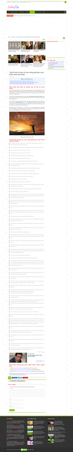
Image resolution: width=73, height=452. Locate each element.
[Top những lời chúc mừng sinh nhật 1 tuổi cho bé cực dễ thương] (30, 443)
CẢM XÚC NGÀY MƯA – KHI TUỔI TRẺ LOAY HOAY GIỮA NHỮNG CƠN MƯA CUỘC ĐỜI (59, 436)
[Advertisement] (36, 28)
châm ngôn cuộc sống (58, 67)
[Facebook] (57, 2)
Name (10, 398)
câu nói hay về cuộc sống (18, 368)
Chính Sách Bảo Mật (23, 2)
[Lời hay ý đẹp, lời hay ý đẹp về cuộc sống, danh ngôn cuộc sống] (13, 6)
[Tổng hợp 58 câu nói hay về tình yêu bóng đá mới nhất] (30, 438)
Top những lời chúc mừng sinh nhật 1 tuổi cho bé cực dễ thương (38, 442)
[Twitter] (58, 2)
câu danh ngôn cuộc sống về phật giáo (23, 369)
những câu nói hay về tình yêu (57, 63)
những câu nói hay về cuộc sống (56, 61)
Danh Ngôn (13, 36)
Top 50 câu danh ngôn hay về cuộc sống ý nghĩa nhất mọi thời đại (39, 427)
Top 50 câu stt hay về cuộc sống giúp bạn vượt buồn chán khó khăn (24, 82)
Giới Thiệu (9, 2)
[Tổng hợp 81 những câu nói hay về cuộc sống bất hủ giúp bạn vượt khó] (30, 423)
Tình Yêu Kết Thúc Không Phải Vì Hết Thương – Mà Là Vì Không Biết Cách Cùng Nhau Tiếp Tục (56, 423)
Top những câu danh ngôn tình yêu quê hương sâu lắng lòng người (39, 432)
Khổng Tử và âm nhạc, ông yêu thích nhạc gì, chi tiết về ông (23, 15)
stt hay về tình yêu (56, 66)
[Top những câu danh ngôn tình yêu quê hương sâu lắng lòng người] (30, 433)
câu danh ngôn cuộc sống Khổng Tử (23, 371)
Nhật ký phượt (40, 373)
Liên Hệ (28, 2)
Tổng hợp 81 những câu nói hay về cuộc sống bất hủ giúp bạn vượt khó (39, 422)
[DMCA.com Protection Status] (27, 449)
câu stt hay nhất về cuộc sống (27, 107)
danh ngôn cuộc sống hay (29, 373)
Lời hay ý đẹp (15, 449)
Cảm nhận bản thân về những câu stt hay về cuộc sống (21, 81)
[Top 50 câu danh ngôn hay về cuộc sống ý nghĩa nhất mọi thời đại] (30, 428)
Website (10, 406)
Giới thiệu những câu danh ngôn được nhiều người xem (22, 83)
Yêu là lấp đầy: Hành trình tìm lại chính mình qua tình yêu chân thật (57, 432)
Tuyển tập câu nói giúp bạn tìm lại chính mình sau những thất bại (59, 440)
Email (10, 402)
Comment (11, 388)
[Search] (65, 2)
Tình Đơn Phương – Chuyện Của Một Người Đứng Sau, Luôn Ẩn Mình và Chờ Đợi (59, 429)
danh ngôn (25, 102)
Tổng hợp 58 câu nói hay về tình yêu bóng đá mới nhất (39, 437)
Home (8, 12)
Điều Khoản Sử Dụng (15, 2)
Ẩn (32, 79)
